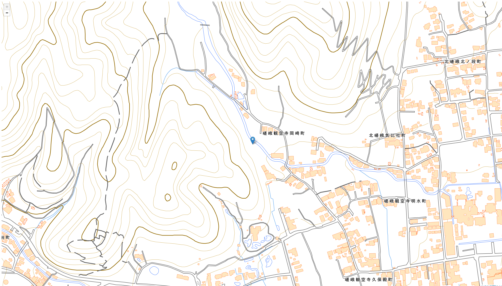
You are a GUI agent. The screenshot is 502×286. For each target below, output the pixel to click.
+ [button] (7, 6)
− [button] (7, 12)
